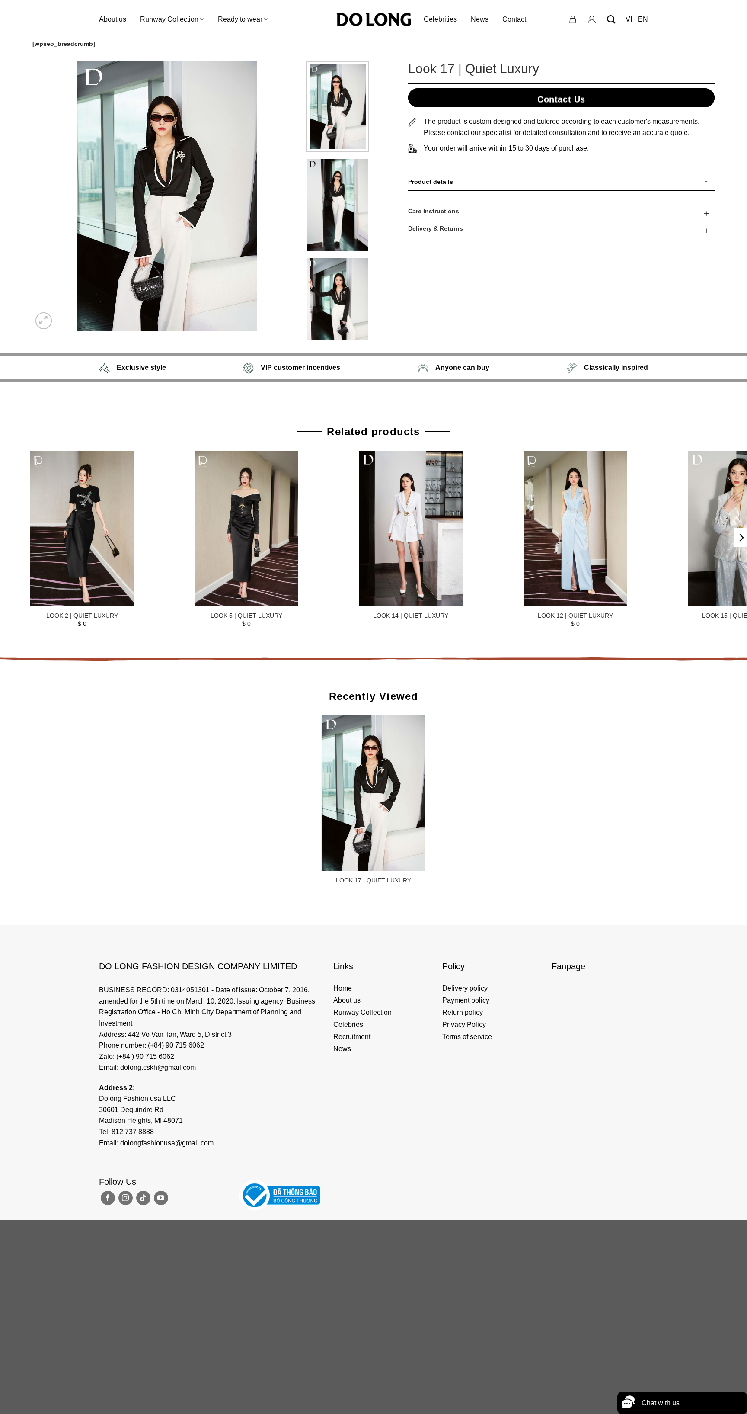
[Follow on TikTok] (143, 1198)
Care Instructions (433, 211)
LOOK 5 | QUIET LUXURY (246, 615)
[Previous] (48, 197)
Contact (514, 19)
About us (112, 19)
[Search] (611, 19)
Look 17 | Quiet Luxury (373, 880)
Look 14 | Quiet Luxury (410, 615)
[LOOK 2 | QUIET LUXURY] (82, 529)
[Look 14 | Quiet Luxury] (411, 529)
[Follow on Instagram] (125, 1198)
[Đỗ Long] (373, 19)
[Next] (286, 197)
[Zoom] (43, 320)
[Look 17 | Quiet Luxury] (374, 793)
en (643, 19)
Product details (430, 181)
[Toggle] (706, 183)
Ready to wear (240, 19)
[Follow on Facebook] (108, 1198)
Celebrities (440, 19)
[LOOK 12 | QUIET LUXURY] (575, 529)
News (479, 19)
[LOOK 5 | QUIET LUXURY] (247, 529)
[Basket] (573, 19)
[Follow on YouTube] (161, 1198)
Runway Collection (169, 19)
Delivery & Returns (435, 228)
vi (629, 19)
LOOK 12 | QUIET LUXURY (575, 615)
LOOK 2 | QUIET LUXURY (82, 615)
